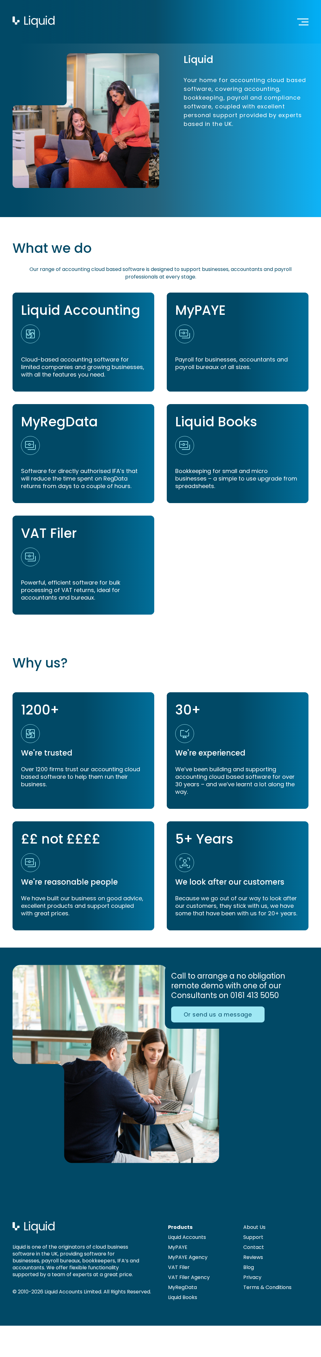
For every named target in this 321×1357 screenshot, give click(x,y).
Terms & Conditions (267, 1287)
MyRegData (182, 1287)
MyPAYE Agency (188, 1257)
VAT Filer (179, 1267)
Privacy (252, 1277)
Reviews (253, 1257)
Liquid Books (182, 1297)
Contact (253, 1247)
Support (253, 1237)
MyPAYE (177, 1247)
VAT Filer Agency (189, 1277)
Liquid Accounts (187, 1237)
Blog (248, 1267)
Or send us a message (218, 1014)
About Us (254, 1227)
